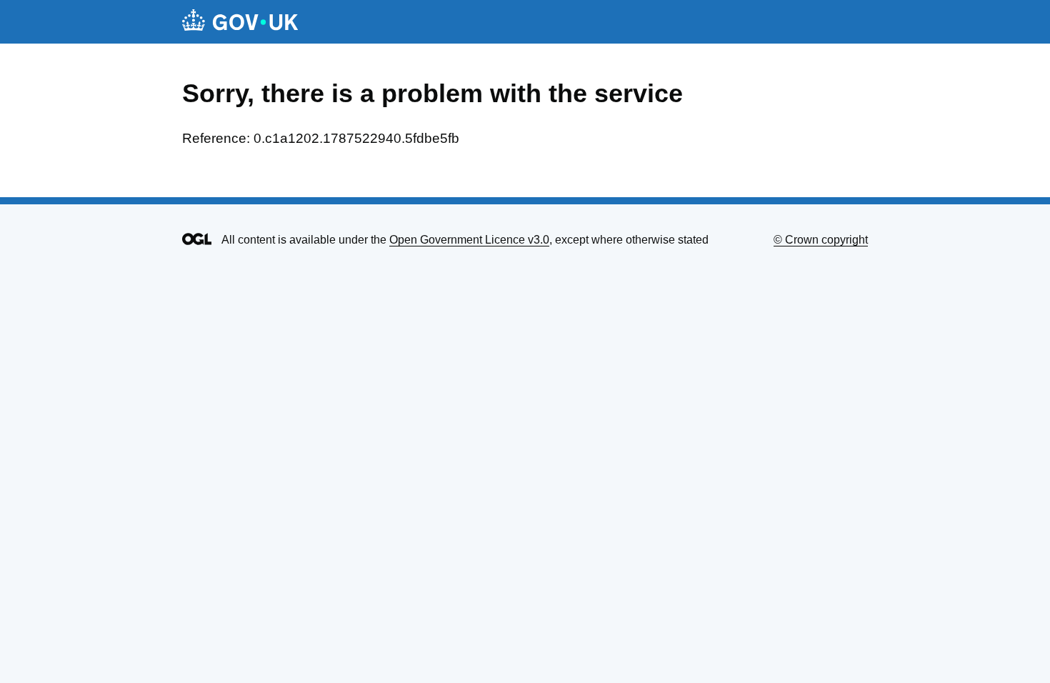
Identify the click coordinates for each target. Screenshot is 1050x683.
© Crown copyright (821, 240)
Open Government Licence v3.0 (469, 240)
